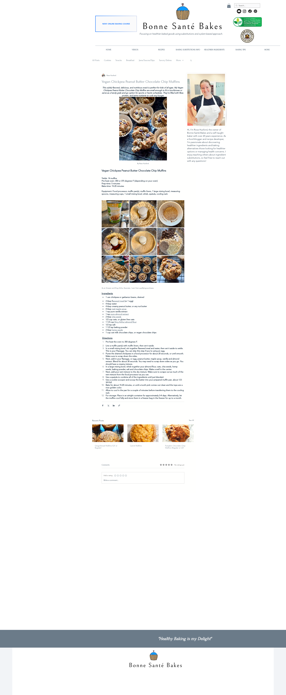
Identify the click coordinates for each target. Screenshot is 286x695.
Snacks (119, 60)
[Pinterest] (255, 11)
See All (191, 420)
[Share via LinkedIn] (114, 405)
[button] (229, 5)
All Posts (96, 60)
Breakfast (130, 60)
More (178, 60)
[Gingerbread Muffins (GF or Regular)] (108, 433)
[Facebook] (250, 11)
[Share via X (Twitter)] (108, 405)
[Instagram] (244, 11)
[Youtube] (239, 11)
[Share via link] (119, 405)
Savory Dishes (165, 60)
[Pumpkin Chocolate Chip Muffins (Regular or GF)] (178, 433)
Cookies (107, 60)
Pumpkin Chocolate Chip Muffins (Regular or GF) (175, 447)
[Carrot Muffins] (143, 433)
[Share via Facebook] (103, 405)
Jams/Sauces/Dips (147, 60)
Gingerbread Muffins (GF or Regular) (106, 447)
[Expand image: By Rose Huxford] (115, 213)
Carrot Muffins (136, 446)
